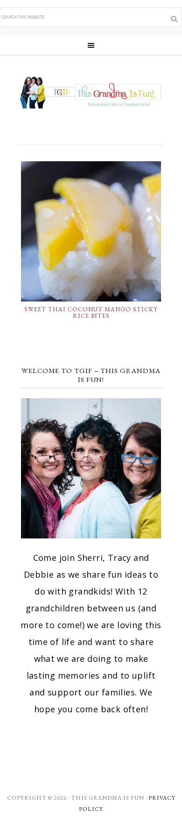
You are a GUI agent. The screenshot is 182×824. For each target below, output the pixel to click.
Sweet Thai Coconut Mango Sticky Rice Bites (91, 312)
